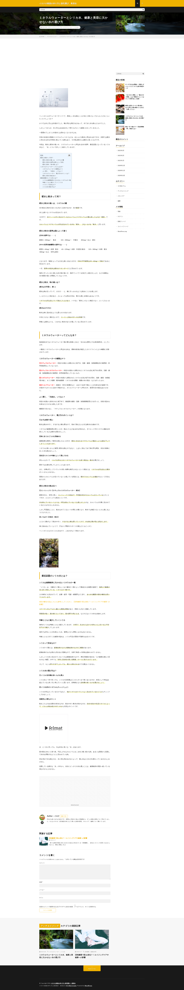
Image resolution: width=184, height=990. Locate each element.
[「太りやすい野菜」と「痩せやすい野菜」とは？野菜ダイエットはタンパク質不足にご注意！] (120, 98)
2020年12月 (121, 165)
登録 (119, 211)
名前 (41, 882)
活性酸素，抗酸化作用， (91, 951)
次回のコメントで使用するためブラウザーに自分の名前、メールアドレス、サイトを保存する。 (68, 906)
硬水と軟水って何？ (46, 157)
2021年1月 (121, 160)
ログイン (120, 216)
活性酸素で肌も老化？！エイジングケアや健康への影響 (68, 838)
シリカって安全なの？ (49, 184)
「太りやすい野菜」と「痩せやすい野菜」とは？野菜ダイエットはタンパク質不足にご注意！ (134, 96)
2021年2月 (121, 155)
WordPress (88, 985)
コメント (42, 863)
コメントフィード (123, 226)
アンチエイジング (54, 27)
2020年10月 (121, 175)
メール (41, 890)
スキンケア (121, 196)
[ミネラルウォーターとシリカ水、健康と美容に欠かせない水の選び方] (120, 119)
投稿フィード (122, 221)
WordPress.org (122, 231)
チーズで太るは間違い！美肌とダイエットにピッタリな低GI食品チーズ (134, 86)
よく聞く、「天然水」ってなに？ (53, 171)
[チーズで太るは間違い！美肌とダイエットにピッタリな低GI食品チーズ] (120, 88)
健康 (119, 201)
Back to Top (92, 969)
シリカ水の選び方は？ (49, 187)
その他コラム (122, 186)
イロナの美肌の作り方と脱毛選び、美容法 (63, 983)
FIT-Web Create (71, 985)
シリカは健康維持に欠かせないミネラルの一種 (57, 180)
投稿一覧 (63, 816)
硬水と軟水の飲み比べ (49, 175)
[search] (143, 9)
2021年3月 (121, 150)
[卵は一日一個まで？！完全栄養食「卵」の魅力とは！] (120, 130)
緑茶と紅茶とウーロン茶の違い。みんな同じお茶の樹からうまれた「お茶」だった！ (134, 107)
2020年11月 (121, 170)
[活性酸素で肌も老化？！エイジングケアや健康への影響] (43, 841)
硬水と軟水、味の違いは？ (51, 164)
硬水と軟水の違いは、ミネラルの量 (53, 160)
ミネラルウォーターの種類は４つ (53, 169)
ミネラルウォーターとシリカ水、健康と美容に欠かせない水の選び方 (134, 118)
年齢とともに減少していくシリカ (53, 182)
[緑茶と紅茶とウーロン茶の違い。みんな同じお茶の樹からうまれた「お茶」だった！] (120, 109)
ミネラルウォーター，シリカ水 (70, 27)
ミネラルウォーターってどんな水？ (51, 166)
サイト (41, 897)
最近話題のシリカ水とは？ (49, 178)
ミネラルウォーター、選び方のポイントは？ (56, 173)
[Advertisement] (74, 62)
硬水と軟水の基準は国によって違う (53, 162)
